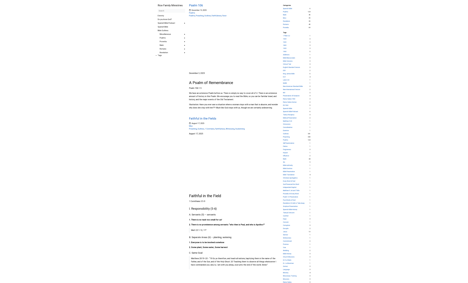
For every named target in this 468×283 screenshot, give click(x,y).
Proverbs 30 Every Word (291, 194)
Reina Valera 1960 (289, 99)
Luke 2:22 (286, 80)
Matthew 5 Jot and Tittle (291, 190)
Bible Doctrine (287, 168)
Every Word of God (289, 181)
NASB (285, 83)
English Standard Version (291, 67)
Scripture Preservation (290, 206)
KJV (284, 77)
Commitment (287, 241)
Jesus (285, 232)
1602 (284, 42)
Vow (284, 247)
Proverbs (163, 41)
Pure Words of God (289, 200)
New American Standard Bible (293, 86)
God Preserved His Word (291, 184)
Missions (286, 279)
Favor (224, 16)
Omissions (286, 124)
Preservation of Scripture (291, 96)
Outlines (207, 16)
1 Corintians (209, 129)
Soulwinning (240, 129)
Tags (160, 55)
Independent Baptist (289, 187)
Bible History (287, 254)
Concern (286, 222)
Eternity (161, 16)
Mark (162, 45)
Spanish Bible (163, 27)
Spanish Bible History (290, 209)
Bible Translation (289, 175)
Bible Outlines (163, 30)
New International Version (291, 89)
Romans (163, 49)
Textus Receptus (288, 115)
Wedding (286, 250)
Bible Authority (288, 165)
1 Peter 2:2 (286, 36)
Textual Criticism (289, 213)
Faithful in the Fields (202, 118)
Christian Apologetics (290, 178)
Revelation (164, 53)
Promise (286, 244)
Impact (285, 153)
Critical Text (287, 64)
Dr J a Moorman (288, 263)
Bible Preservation (289, 171)
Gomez (285, 266)
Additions (286, 55)
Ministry (285, 273)
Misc (191, 126)
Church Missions (289, 257)
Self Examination (288, 143)
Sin (284, 162)
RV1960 (285, 105)
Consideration (287, 127)
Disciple (285, 228)
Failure (285, 146)
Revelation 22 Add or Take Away (294, 203)
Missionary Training (290, 276)
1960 (284, 51)
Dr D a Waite (287, 260)
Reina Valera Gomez (290, 102)
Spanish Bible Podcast (166, 23)
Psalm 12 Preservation (290, 197)
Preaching (200, 16)
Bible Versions (288, 61)
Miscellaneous (165, 34)
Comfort (286, 216)
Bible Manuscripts (289, 58)
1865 (284, 45)
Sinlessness (287, 238)
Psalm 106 (196, 5)
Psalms (163, 38)
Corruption (286, 225)
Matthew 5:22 (287, 121)
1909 (284, 48)
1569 (284, 39)
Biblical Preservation (290, 118)
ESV (284, 70)
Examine (286, 130)
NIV (284, 93)
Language (286, 269)
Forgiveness (287, 149)
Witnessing (230, 129)
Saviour (285, 235)
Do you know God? (165, 19)
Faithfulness (217, 16)
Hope (284, 219)
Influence (286, 156)
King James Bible (289, 74)
